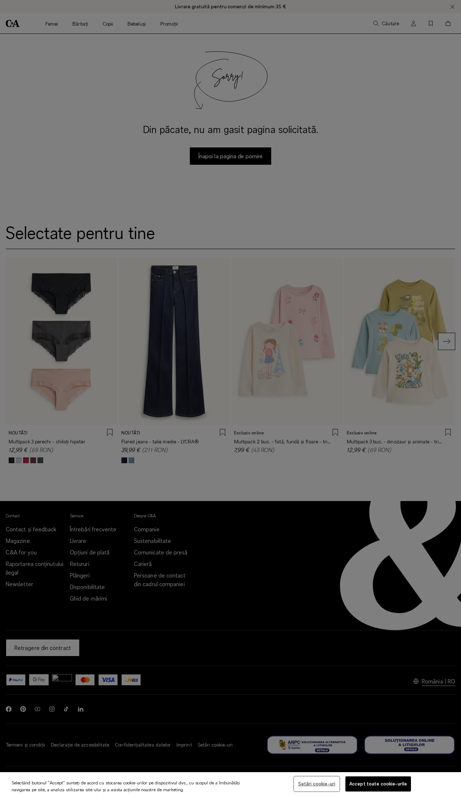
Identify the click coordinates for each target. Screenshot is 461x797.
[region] (230, 784)
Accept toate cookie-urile (378, 784)
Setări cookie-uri (316, 784)
